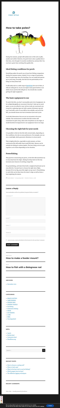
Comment (9, 196)
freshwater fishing (12, 308)
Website (8, 232)
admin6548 (11, 178)
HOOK (9, 310)
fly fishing (10, 306)
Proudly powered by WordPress (20, 391)
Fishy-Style (8, 391)
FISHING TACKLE (29, 178)
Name (8, 218)
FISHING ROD (11, 302)
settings (42, 406)
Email (8, 225)
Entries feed (10, 335)
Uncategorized (11, 319)
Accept (50, 405)
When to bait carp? (12, 367)
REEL (8, 317)
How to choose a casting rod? (15, 365)
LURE (34, 178)
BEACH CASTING (12, 298)
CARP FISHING (11, 300)
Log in (9, 333)
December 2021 (11, 284)
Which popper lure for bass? (15, 371)
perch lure (30, 85)
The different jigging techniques (16, 373)
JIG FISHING (11, 312)
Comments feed (12, 337)
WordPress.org (11, 339)
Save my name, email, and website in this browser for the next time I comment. (26, 240)
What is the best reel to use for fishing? (18, 369)
